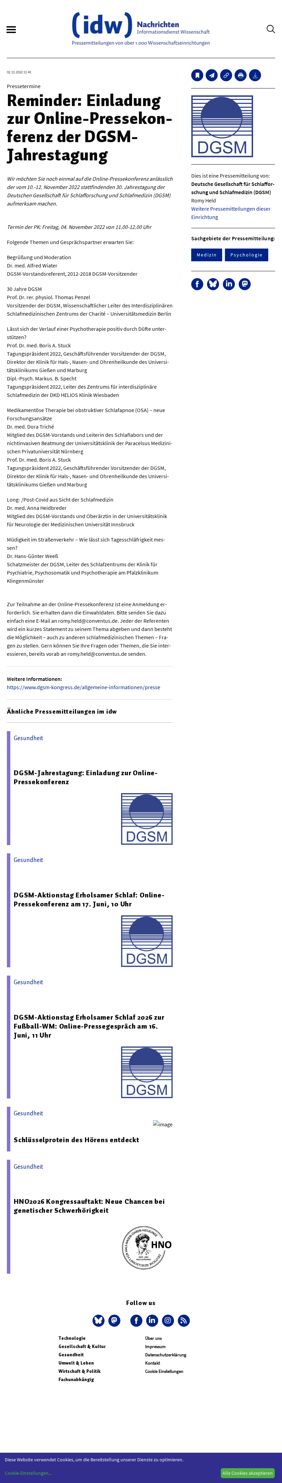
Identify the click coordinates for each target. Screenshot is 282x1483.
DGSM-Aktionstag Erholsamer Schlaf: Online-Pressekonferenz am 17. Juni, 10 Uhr (89, 899)
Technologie (72, 1338)
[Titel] (197, 75)
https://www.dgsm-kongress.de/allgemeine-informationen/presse (83, 687)
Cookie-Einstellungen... (28, 1473)
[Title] (226, 75)
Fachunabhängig (76, 1379)
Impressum (155, 1346)
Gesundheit (71, 1354)
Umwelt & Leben (76, 1363)
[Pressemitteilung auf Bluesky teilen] (213, 284)
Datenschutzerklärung (165, 1355)
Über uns (153, 1338)
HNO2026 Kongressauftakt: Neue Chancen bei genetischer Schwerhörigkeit (89, 1206)
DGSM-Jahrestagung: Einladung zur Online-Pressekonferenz (86, 777)
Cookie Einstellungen (164, 1371)
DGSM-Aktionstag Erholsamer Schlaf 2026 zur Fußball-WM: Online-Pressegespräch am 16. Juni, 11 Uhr (89, 1026)
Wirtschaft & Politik (79, 1371)
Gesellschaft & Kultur (82, 1346)
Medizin (207, 255)
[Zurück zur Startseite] (141, 29)
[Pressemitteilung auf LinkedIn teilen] (229, 284)
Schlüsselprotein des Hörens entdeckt (76, 1140)
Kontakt (152, 1363)
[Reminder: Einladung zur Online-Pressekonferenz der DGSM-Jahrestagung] (212, 75)
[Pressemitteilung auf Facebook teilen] (197, 284)
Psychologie (246, 255)
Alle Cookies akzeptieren (248, 1473)
